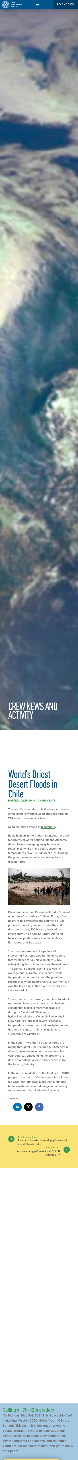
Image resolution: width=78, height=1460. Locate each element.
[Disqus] (39, 1252)
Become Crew (65, 4)
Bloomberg (48, 826)
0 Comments (47, 800)
